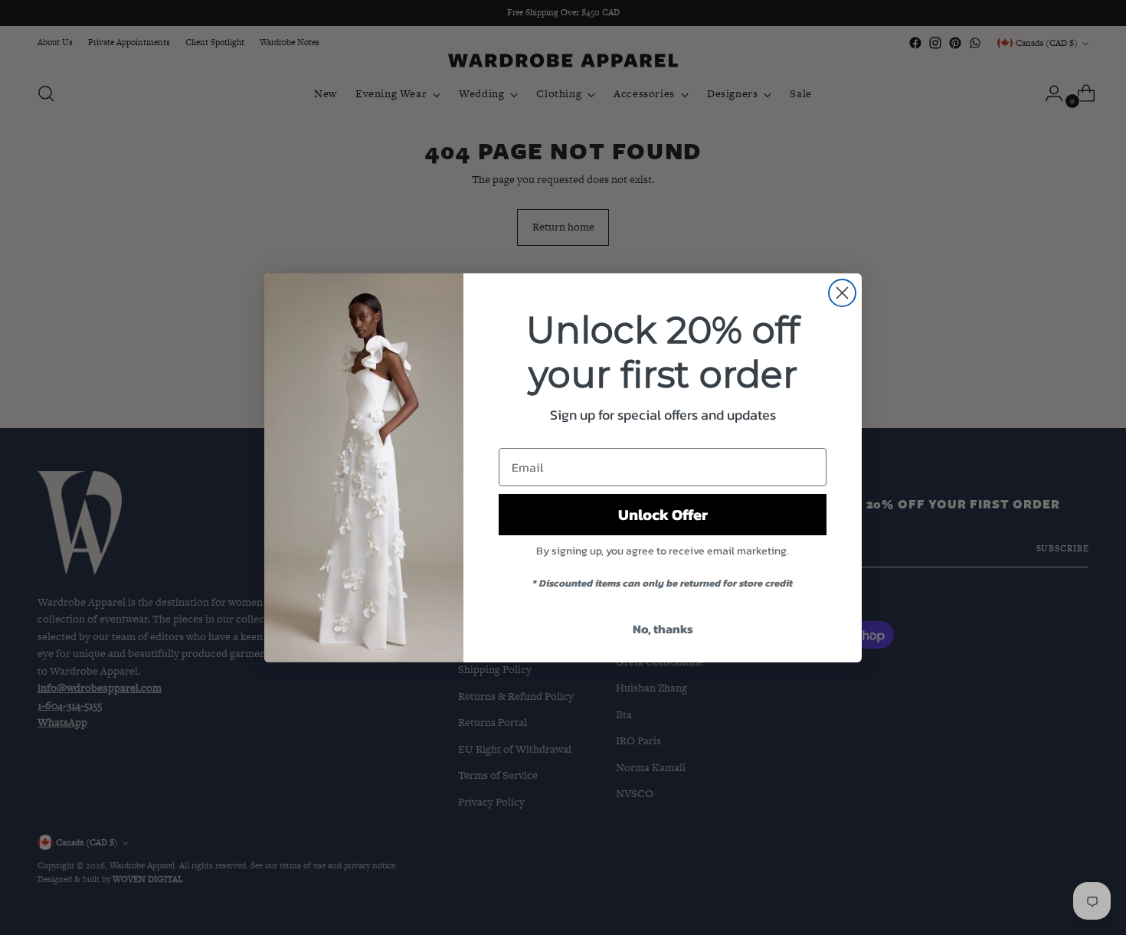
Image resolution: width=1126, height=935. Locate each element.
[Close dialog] (842, 293)
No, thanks (663, 629)
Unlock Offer (663, 514)
